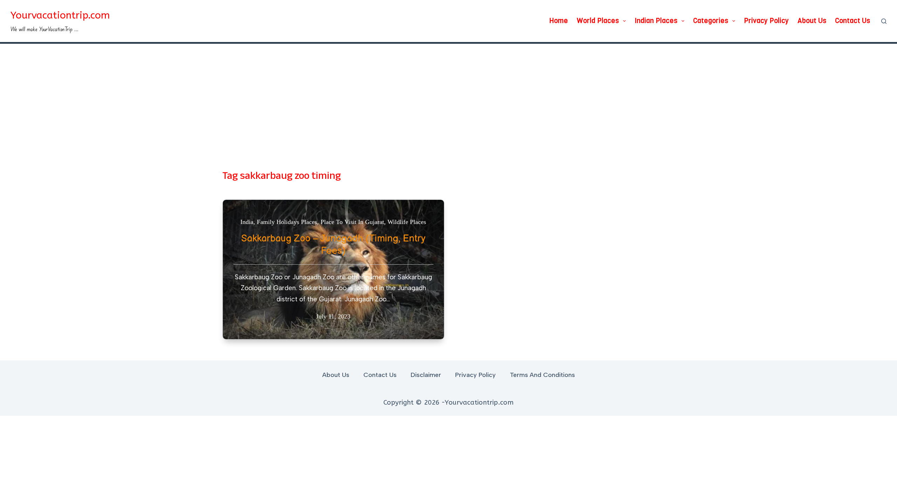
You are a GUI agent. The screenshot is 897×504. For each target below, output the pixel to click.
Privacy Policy (766, 21)
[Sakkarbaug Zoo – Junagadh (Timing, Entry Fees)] (333, 269)
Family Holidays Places (287, 221)
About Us (811, 21)
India (246, 221)
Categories (710, 21)
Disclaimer (426, 375)
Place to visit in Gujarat (352, 221)
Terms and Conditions (542, 375)
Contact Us (852, 21)
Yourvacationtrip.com (60, 15)
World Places (598, 21)
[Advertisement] (448, 96)
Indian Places (656, 21)
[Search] (883, 21)
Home (558, 21)
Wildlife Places (407, 221)
